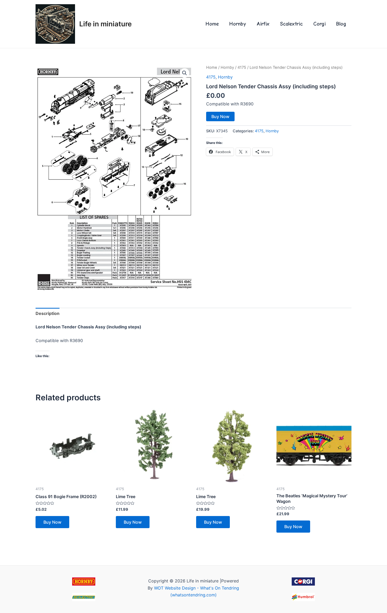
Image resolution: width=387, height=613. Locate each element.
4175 (241, 67)
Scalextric (291, 24)
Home (212, 24)
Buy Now (220, 116)
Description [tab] (47, 313)
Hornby (237, 24)
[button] (184, 73)
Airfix (263, 24)
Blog (341, 24)
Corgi (319, 24)
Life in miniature (105, 24)
